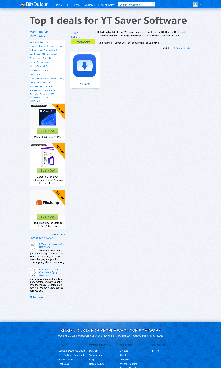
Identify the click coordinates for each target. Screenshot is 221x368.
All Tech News (37, 297)
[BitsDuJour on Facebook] (153, 351)
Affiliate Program (128, 363)
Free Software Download (71, 355)
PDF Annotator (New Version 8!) (44, 49)
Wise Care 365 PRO (39, 41)
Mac (57, 5)
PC (67, 5)
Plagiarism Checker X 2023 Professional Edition (42, 95)
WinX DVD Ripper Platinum (42, 86)
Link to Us (125, 359)
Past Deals (63, 363)
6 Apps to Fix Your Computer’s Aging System (48, 272)
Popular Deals (65, 359)
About (123, 355)
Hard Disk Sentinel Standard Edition (46, 45)
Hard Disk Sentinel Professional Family (47, 78)
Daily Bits (94, 350)
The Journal (35, 74)
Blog (91, 359)
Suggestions (95, 355)
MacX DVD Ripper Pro (40, 82)
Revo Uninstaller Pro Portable (43, 90)
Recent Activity (96, 363)
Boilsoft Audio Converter (40, 58)
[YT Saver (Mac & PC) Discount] (84, 64)
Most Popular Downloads (39, 34)
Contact (124, 350)
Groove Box (35, 100)
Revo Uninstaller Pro (39, 70)
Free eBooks (106, 5)
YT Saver (85, 83)
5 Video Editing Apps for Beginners (51, 245)
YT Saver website (181, 48)
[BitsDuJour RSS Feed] (158, 351)
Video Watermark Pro (39, 66)
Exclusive (89, 5)
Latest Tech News (42, 238)
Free (77, 5)
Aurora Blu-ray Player (39, 62)
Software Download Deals (71, 350)
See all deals (58, 234)
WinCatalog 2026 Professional (43, 54)
